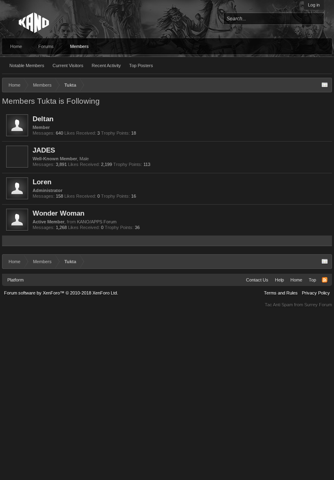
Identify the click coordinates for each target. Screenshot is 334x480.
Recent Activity (106, 65)
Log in (314, 4)
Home (16, 46)
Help (279, 279)
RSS (324, 280)
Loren (42, 182)
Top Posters (141, 65)
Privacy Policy (316, 292)
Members (79, 46)
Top (312, 279)
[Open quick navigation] (324, 85)
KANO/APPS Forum (96, 221)
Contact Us (257, 279)
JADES (44, 150)
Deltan (43, 119)
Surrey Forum (318, 304)
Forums (46, 46)
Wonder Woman (58, 213)
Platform (15, 279)
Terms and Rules (281, 292)
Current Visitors (68, 65)
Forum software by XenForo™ (61, 292)
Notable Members (26, 65)
